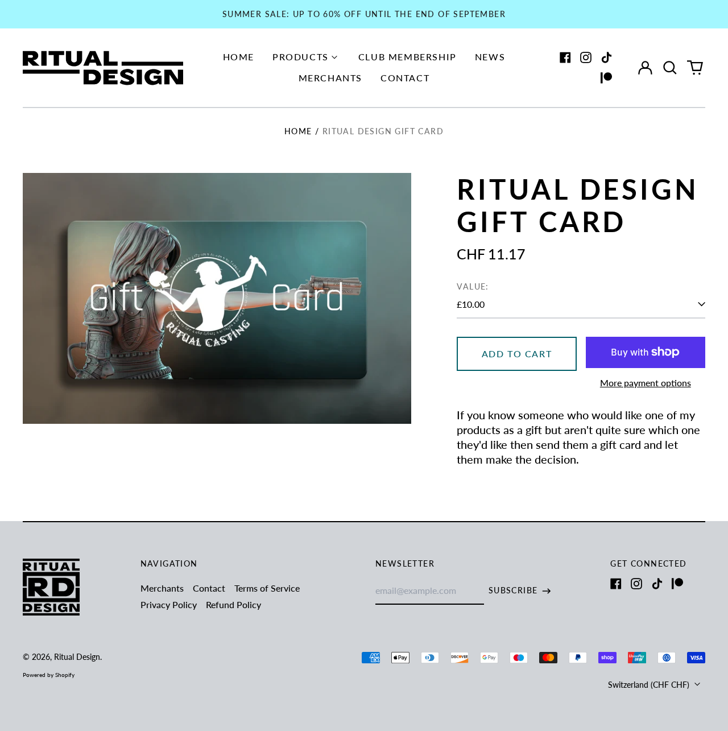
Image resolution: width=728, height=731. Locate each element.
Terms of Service (267, 588)
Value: (473, 286)
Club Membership (407, 56)
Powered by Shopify (49, 674)
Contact (404, 77)
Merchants (330, 77)
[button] (670, 67)
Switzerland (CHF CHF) (650, 684)
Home (238, 56)
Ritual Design (77, 657)
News (490, 56)
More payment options (645, 382)
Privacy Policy (168, 604)
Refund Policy (233, 604)
